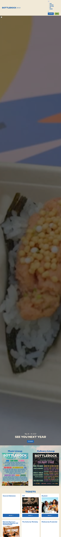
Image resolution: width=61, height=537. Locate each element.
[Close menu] (49, 1)
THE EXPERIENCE (30, 441)
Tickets (57, 13)
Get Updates (51, 13)
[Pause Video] (1, 17)
